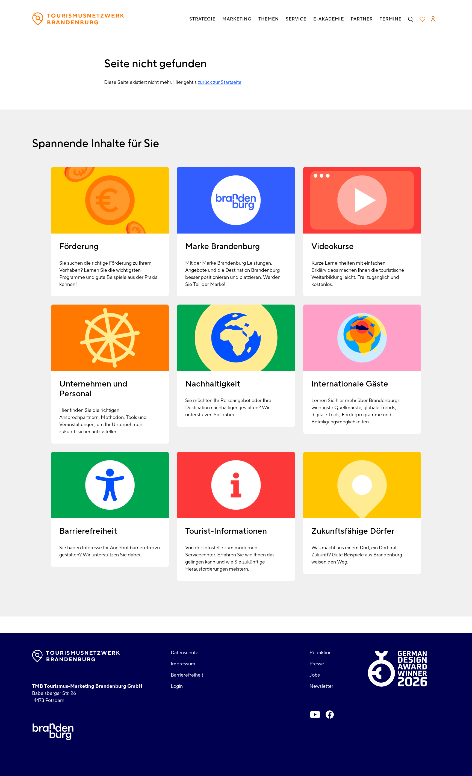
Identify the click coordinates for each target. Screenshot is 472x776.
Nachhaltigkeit (212, 384)
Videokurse (332, 246)
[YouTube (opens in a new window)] (314, 714)
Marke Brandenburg (222, 246)
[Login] (433, 19)
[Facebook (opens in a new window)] (329, 714)
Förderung (78, 246)
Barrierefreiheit (88, 531)
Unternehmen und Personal (93, 389)
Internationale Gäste (349, 384)
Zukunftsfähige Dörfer (352, 531)
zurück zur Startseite (219, 82)
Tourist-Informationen (226, 531)
